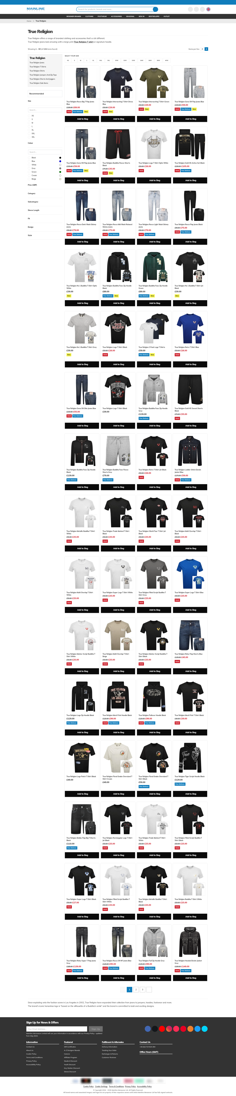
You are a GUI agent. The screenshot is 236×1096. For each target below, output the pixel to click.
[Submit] (155, 9)
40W (166, 60)
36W (150, 60)
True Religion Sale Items (39, 83)
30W (116, 60)
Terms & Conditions (116, 1086)
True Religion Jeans (37, 63)
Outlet (167, 16)
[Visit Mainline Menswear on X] (155, 1029)
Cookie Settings (101, 1086)
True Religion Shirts (37, 71)
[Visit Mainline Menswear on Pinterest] (183, 1029)
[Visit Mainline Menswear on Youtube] (162, 1029)
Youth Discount (69, 1064)
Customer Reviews (109, 1057)
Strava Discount (70, 1072)
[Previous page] (123, 989)
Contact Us (30, 1047)
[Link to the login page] (190, 9)
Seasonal (130, 16)
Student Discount (70, 1061)
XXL (100, 60)
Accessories (116, 16)
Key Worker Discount (72, 1068)
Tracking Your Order (109, 1050)
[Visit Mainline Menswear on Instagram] (169, 1029)
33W (133, 60)
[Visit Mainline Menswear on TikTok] (176, 1029)
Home (29, 21)
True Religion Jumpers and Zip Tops (43, 75)
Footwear (102, 16)
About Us (29, 1050)
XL (93, 60)
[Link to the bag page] (196, 9)
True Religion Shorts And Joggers (42, 79)
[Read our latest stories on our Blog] (190, 1029)
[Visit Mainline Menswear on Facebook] (148, 1029)
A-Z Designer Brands (72, 1050)
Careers (67, 1054)
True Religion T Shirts (38, 67)
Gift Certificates (70, 1047)
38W (158, 60)
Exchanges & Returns (110, 1054)
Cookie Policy (31, 1054)
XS (68, 60)
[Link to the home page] (36, 9)
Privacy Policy (89, 1033)
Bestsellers (154, 16)
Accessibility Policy (33, 1064)
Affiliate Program (70, 1057)
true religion (41, 21)
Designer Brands (74, 16)
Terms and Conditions (34, 1057)
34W (141, 60)
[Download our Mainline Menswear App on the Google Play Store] (205, 1029)
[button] (208, 9)
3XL (108, 60)
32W (125, 60)
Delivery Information (109, 1047)
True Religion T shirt (83, 42)
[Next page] (149, 989)
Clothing (89, 16)
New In (141, 16)
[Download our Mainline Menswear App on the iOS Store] (197, 1029)
